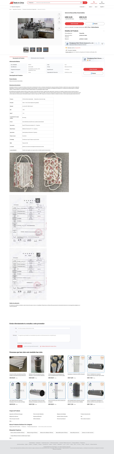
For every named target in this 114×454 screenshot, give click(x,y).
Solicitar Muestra (95, 27)
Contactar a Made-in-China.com (65, 442)
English (26, 444)
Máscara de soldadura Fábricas (46, 432)
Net (81, 416)
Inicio (10, 9)
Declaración (38, 442)
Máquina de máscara (14, 416)
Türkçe (83, 444)
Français (39, 444)
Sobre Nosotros (32, 442)
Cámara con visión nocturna (87, 432)
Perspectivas (82, 442)
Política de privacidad (54, 442)
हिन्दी (75, 444)
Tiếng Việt (87, 444)
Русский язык (45, 444)
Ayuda (90, 6)
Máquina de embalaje (61, 414)
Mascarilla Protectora (41, 9)
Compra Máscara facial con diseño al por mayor (20, 435)
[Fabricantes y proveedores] (17, 2)
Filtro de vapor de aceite (14, 418)
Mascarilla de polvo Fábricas (62, 432)
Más (10, 438)
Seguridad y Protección (17, 9)
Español (30, 444)
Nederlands (60, 444)
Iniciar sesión (101, 3)
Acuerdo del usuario (45, 442)
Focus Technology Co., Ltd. (54, 446)
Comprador (82, 6)
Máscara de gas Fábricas (32, 432)
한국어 (68, 444)
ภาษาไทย (78, 444)
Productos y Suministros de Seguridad (29, 9)
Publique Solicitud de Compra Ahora (48, 346)
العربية (64, 444)
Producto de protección (85, 414)
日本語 (71, 444)
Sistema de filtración (37, 416)
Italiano (50, 444)
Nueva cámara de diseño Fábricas (17, 432)
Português (35, 444)
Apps (96, 6)
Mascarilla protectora (74, 432)
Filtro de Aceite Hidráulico (38, 414)
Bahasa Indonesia (94, 444)
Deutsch (54, 444)
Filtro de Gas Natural (61, 418)
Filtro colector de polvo (85, 418)
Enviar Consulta (74, 23)
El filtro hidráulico (36, 418)
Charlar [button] (96, 23)
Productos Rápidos (75, 442)
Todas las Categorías (15, 6)
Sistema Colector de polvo (62, 416)
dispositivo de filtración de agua (16, 414)
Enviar (19, 346)
